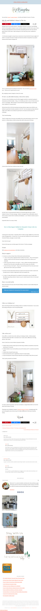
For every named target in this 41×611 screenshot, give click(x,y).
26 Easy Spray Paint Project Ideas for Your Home (13, 580)
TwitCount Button (4, 610)
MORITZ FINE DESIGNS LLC (26, 607)
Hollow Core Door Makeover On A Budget (11, 586)
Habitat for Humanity (8, 425)
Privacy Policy (34, 607)
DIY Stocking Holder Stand (8, 595)
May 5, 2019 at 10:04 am (9, 445)
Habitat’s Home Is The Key (23, 409)
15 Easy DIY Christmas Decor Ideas (10, 593)
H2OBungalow (20, 9)
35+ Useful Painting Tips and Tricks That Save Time (13, 578)
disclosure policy (33, 88)
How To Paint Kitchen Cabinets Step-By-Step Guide (14, 588)
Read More (12, 489)
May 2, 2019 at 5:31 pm (8, 467)
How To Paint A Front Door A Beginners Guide (12, 582)
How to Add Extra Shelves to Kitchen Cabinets (12, 589)
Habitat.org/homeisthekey (9, 250)
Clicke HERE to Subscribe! (21, 2)
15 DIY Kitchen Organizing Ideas (9, 584)
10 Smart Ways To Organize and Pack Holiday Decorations (15, 591)
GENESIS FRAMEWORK (13, 607)
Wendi (6, 465)
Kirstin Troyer (6, 458)
